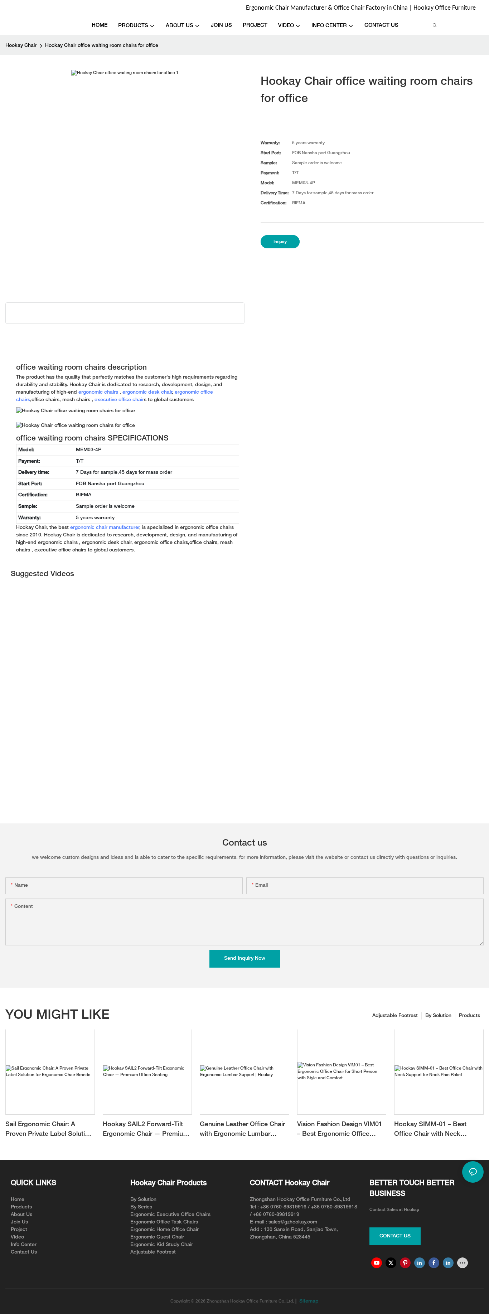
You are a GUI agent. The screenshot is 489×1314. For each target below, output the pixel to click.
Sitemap (308, 1301)
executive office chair (119, 400)
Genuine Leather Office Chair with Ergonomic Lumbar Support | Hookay (242, 1130)
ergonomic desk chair (147, 392)
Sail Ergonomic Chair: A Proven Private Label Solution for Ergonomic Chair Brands (48, 1130)
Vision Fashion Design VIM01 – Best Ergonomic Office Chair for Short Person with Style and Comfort (339, 1130)
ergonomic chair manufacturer (105, 527)
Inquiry (280, 242)
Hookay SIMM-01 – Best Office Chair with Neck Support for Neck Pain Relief (436, 1130)
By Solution (438, 1015)
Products (469, 1015)
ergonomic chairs (98, 392)
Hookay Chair (21, 45)
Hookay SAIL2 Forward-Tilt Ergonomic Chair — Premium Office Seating (146, 1130)
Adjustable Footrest (395, 1015)
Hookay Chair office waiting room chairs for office (101, 45)
